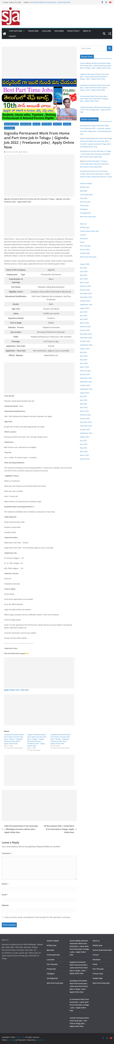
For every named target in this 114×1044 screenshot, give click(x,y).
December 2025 (86, 293)
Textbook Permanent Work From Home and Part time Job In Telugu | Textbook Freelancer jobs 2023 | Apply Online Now (14, 739)
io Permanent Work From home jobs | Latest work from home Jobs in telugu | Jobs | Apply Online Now (94, 98)
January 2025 (85, 330)
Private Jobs (33, 31)
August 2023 (84, 393)
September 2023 (86, 389)
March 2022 (84, 455)
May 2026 (83, 275)
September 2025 (86, 304)
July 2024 (83, 352)
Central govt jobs (86, 194)
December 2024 (86, 334)
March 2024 (84, 367)
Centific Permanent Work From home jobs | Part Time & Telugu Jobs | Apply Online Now (95, 109)
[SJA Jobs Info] (4, 33)
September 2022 (86, 433)
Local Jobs (46, 31)
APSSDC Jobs (84, 227)
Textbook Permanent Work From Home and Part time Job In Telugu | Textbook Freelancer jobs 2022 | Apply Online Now (60, 739)
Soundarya (24, 152)
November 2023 (86, 382)
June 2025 (83, 312)
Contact (12, 36)
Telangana (67, 124)
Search (109, 48)
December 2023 (86, 378)
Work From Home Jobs (88, 257)
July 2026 (83, 268)
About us (87, 31)
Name (5, 884)
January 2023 (85, 418)
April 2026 (84, 279)
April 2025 (84, 319)
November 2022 (86, 426)
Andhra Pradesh (26, 124)
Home (82, 242)
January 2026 (85, 290)
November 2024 (86, 338)
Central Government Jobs (89, 231)
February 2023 (85, 415)
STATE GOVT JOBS (15, 31)
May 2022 (83, 448)
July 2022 (83, 440)
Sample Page (85, 253)
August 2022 (84, 437)
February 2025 (85, 327)
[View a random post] (109, 33)
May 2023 (83, 404)
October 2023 (85, 385)
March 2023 (84, 411)
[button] (23, 31)
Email (5, 894)
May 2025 (83, 315)
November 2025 (86, 297)
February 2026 (85, 286)
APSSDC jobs (84, 187)
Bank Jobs (83, 191)
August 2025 (84, 308)
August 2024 (84, 349)
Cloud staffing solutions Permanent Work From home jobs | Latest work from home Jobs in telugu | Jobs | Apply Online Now (95, 65)
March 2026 (84, 282)
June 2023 (83, 400)
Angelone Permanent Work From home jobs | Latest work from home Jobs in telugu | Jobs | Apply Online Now (94, 76)
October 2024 (85, 341)
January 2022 (85, 459)
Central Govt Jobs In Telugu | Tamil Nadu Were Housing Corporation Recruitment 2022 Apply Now (95, 154)
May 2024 (83, 360)
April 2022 (84, 451)
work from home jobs (11, 124)
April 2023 (84, 407)
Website (5, 905)
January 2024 (85, 374)
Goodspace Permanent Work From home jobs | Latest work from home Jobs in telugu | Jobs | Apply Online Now (51, 3)
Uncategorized (9, 128)
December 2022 (86, 422)
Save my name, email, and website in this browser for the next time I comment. (38, 917)
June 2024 (83, 356)
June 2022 (83, 444)
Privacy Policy (73, 31)
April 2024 (84, 363)
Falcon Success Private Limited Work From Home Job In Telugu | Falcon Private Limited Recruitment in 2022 (96, 174)
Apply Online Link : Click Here (16, 690)
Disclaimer (59, 31)
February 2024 (85, 371)
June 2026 (83, 271)
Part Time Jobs (85, 246)
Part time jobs (46, 124)
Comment (7, 853)
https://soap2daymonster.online (92, 138)
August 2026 (84, 264)
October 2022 (85, 429)
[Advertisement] (39, 62)
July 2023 (83, 396)
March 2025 (84, 323)
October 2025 (85, 301)
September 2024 (86, 345)
